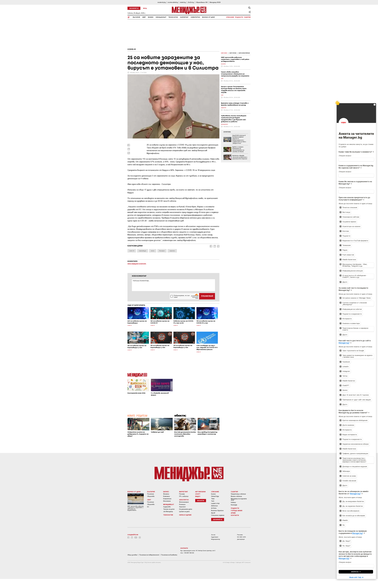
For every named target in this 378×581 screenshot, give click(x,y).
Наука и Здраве (185, 515)
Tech (212, 501)
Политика (150, 494)
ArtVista (213, 508)
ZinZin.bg (191, 2)
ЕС (148, 506)
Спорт (197, 494)
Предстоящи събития (238, 494)
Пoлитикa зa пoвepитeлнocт (149, 555)
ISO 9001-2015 (241, 537)
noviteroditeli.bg (173, 2)
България (136, 17)
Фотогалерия (184, 502)
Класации (182, 504)
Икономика (167, 501)
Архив (213, 513)
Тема (212, 498)
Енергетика (167, 498)
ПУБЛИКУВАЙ (207, 296)
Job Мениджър (168, 511)
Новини (233, 502)
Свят (144, 17)
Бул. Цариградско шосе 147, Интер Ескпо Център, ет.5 (197, 550)
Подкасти (239, 17)
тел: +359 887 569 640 (187, 553)
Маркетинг (184, 17)
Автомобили (200, 491)
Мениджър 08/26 (215, 2)
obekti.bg (183, 2)
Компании (166, 496)
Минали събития (236, 496)
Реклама (182, 494)
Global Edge (215, 496)
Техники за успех (169, 509)
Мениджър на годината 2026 (239, 499)
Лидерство (167, 506)
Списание (230, 17)
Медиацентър (215, 539)
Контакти (235, 515)
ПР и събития (183, 496)
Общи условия (132, 555)
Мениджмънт (161, 17)
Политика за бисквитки (169, 555)
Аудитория (214, 537)
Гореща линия (236, 510)
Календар (234, 505)
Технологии (173, 17)
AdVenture (214, 505)
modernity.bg (162, 2)
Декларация (241, 539)
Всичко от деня (208, 17)
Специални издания (217, 515)
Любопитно (195, 17)
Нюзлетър (200, 500)
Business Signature (217, 510)
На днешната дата (185, 509)
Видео (197, 496)
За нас (213, 534)
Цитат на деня (184, 511)
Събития (247, 17)
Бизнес (150, 17)
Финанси (166, 494)
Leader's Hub (215, 503)
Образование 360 (202, 2)
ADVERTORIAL (227, 131)
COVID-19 (131, 49)
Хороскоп (182, 506)
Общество (151, 496)
